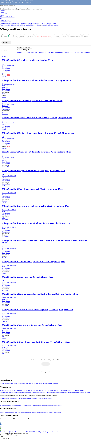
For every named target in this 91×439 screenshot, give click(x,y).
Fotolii (2, 383)
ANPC (30, 432)
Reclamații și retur (30, 405)
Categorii (6, 25)
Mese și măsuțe (17, 25)
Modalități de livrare (19, 405)
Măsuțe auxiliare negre (55, 390)
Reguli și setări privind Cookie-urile (49, 432)
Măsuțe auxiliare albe (43, 390)
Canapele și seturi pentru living (12, 383)
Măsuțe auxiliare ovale (42, 392)
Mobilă (11, 25)
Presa (41, 412)
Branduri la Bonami (25, 412)
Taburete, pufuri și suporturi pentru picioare (45, 383)
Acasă (1, 25)
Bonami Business (35, 412)
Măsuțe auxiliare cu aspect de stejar (10, 390)
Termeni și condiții (5, 432)
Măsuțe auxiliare (35, 25)
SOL (27, 432)
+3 (4, 354)
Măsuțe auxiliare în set (68, 390)
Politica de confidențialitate (18, 432)
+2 (3, 73)
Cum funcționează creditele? (54, 405)
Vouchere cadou (8, 412)
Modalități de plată (40, 405)
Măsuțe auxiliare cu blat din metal (80, 392)
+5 (3, 93)
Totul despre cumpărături (7, 405)
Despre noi (16, 412)
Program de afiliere (48, 412)
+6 (4, 93)
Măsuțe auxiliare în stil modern (28, 390)
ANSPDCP (35, 432)
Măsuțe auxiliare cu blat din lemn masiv (60, 392)
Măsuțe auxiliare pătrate (11, 392)
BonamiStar (57, 412)
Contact (2, 412)
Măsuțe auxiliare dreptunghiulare (27, 392)
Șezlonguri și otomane (27, 383)
